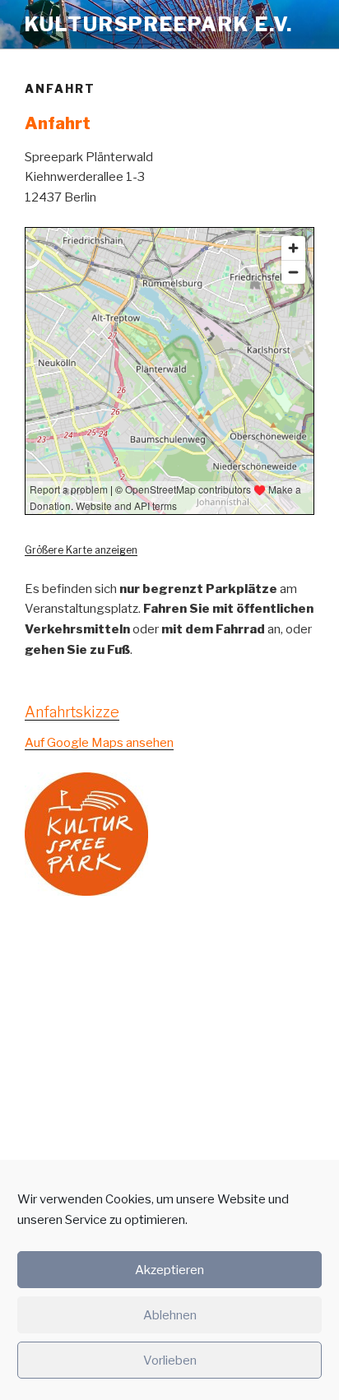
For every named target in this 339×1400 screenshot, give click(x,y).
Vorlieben (170, 1360)
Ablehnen (170, 1315)
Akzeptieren (169, 1270)
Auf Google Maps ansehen (99, 742)
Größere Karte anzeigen (81, 550)
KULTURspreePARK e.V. (159, 24)
